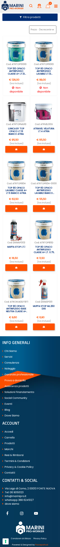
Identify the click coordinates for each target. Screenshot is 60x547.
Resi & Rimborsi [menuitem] (14, 455)
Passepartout (41, 544)
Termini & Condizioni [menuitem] (17, 461)
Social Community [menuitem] (15, 398)
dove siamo (12, 504)
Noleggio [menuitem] (9, 368)
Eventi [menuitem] (8, 404)
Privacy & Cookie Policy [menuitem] (19, 467)
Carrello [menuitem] (9, 437)
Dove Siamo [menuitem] (11, 415)
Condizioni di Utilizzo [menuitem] (21, 538)
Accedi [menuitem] (8, 431)
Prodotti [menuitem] (9, 443)
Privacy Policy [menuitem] (40, 538)
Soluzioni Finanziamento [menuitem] (19, 392)
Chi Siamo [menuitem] (10, 351)
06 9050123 (17, 492)
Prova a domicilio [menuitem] (15, 380)
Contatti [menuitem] (9, 473)
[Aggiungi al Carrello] (16, 149)
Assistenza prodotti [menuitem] (16, 386)
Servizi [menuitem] (8, 357)
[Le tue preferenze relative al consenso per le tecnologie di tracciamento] (6, 541)
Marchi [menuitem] (8, 449)
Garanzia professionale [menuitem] (19, 374)
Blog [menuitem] (7, 410)
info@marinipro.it (15, 496)
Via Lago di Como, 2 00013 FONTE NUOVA (30, 488)
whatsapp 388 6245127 (19, 500)
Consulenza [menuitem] (11, 363)
